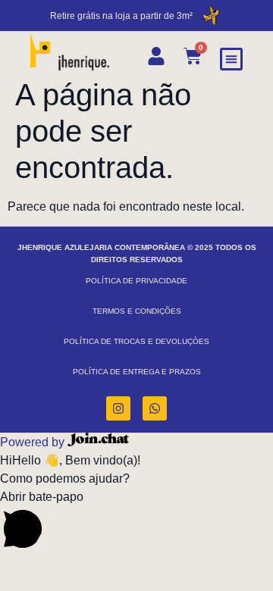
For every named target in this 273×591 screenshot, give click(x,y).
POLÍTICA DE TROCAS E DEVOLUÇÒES (136, 341)
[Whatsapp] (155, 408)
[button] (231, 59)
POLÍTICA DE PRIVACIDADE (136, 281)
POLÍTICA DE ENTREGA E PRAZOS (137, 371)
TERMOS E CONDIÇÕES (137, 311)
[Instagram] (118, 408)
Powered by (33, 442)
